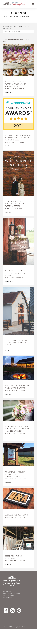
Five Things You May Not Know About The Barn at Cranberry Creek (17, 428)
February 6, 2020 (10, 433)
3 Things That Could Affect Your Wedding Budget (15, 273)
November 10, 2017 (11, 517)
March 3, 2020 (10, 277)
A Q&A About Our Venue (16, 515)
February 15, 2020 (11, 347)
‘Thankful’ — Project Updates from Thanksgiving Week (15, 474)
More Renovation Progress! (13, 557)
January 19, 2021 (10, 142)
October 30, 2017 (10, 560)
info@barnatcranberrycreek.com (11, 593)
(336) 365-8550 (7, 591)
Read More (8, 92)
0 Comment (20, 88)
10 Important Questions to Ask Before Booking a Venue (18, 342)
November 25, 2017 (11, 479)
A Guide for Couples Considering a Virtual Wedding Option (16, 203)
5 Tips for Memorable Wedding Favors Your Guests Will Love (15, 84)
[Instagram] (18, 624)
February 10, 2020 (11, 390)
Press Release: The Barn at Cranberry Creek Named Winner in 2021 (18, 137)
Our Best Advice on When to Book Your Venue (17, 387)
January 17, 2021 (10, 208)
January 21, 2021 (10, 88)
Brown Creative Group (24, 627)
